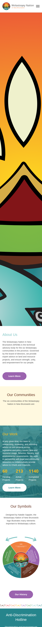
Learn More (14, 376)
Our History (21, 594)
